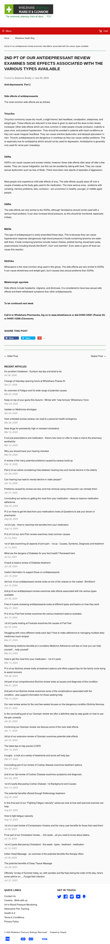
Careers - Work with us (15, 900)
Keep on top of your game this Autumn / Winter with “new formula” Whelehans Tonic (46, 400)
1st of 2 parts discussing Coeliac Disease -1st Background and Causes (40, 783)
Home (6, 38)
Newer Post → (98, 356)
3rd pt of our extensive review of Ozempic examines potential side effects (41, 736)
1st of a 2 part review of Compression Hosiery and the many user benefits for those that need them (53, 825)
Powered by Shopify (58, 932)
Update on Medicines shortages (20, 409)
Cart (105, 31)
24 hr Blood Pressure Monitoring (20, 904)
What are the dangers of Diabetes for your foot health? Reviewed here (39, 553)
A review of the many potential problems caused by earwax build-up (38, 460)
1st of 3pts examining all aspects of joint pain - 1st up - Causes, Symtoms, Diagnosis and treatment (54, 543)
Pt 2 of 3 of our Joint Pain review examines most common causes (37, 534)
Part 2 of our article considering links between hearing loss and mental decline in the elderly (50, 470)
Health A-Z (9, 913)
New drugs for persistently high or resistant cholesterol (31, 428)
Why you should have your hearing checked (26, 451)
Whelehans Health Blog (24, 38)
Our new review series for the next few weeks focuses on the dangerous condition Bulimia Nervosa (54, 704)
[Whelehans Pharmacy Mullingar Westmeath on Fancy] (84, 897)
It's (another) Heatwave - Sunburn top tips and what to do (33, 371)
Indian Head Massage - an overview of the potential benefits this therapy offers (44, 853)
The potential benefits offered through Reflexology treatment (34, 793)
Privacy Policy (11, 921)
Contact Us (10, 896)
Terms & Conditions (14, 917)
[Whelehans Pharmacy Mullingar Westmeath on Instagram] (72, 897)
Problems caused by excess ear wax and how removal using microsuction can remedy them (50, 488)
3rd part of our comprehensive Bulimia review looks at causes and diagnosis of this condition (51, 681)
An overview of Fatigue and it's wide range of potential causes (35, 390)
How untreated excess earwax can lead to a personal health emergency (40, 418)
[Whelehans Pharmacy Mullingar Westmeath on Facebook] (65, 897)
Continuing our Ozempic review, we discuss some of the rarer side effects (41, 726)
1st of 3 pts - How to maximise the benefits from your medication (36, 524)
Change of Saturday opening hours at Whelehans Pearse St (34, 381)
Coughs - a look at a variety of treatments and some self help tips (36, 755)
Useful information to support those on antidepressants (31, 572)
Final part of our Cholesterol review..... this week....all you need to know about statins (46, 835)
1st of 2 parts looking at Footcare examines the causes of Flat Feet (37, 623)
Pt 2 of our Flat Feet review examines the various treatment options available (43, 613)
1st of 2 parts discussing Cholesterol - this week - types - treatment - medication (44, 844)
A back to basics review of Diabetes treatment (27, 562)
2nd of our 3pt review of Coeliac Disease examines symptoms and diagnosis (43, 774)
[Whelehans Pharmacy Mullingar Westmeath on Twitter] (59, 897)
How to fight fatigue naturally (18, 815)
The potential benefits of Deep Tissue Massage (28, 863)
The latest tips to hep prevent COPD (22, 746)
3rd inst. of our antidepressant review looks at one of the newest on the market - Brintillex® (49, 581)
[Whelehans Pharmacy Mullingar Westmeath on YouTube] (78, 897)
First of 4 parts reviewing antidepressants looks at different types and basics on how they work (51, 604)
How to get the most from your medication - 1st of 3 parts (32, 659)
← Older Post (11, 356)
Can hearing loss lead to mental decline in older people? (33, 479)
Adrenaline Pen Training (16, 908)
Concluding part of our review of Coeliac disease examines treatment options (43, 764)
